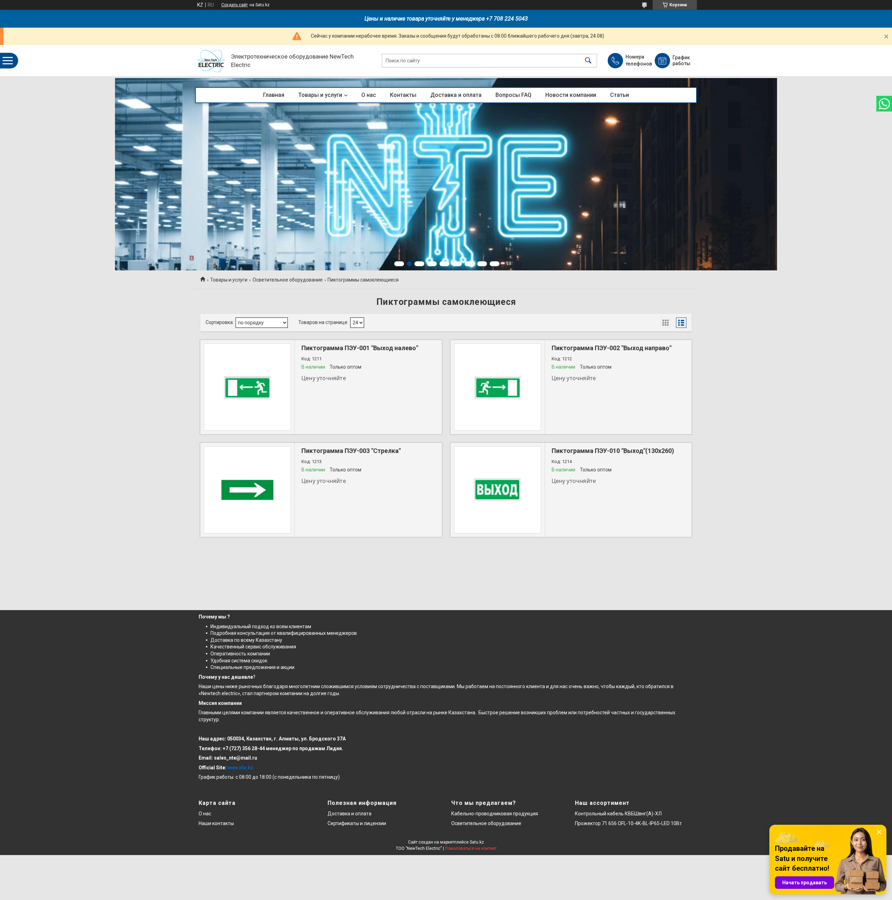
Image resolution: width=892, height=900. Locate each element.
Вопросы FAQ (513, 95)
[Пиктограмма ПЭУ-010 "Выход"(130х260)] (497, 489)
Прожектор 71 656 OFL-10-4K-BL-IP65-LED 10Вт (628, 823)
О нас (368, 95)
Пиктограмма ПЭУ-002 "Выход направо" (611, 348)
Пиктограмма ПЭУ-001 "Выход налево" (359, 348)
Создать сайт (234, 4)
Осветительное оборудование (288, 280)
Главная (273, 95)
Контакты (403, 95)
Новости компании (570, 95)
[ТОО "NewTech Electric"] (211, 61)
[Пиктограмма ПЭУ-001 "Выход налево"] (247, 387)
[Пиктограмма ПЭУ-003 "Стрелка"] (247, 489)
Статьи (619, 95)
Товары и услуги (320, 95)
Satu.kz (477, 842)
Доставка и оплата (456, 95)
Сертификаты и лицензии (357, 823)
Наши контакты (216, 823)
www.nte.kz (240, 767)
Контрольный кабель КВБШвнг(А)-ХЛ (618, 813)
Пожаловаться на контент (471, 848)
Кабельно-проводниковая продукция (494, 813)
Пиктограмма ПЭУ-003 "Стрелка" (351, 450)
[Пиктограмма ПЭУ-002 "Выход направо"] (497, 387)
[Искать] (588, 60)
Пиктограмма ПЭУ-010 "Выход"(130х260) (613, 450)
